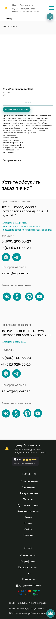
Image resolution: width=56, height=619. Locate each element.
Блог (28, 573)
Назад (8, 18)
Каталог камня (28, 567)
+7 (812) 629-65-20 (16, 364)
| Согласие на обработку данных (28, 613)
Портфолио (28, 561)
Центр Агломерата (22, 5)
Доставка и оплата (28, 585)
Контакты (28, 579)
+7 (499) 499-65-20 (15, 248)
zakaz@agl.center (16, 273)
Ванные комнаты (28, 511)
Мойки (28, 529)
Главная (6, 26)
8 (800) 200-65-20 (16, 241)
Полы (28, 523)
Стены (28, 517)
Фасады (28, 499)
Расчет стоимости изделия (16, 109)
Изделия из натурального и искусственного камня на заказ (25, 10)
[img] (51, 8)
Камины (28, 535)
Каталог (14, 26)
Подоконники (29, 493)
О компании (28, 555)
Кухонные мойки (28, 505)
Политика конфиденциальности (28, 608)
